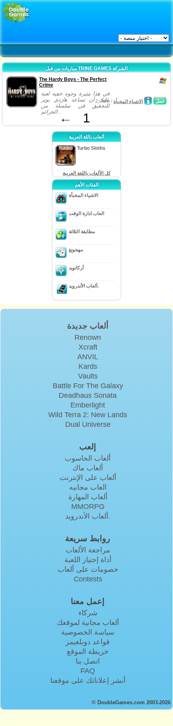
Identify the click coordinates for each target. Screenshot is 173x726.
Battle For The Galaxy (88, 386)
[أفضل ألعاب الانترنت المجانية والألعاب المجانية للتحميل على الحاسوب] (16, 13)
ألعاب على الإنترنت (88, 478)
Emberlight (87, 405)
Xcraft (87, 347)
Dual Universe (88, 424)
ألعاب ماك (87, 468)
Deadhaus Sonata (88, 395)
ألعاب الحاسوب (88, 458)
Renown (87, 337)
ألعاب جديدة (88, 325)
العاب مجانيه (88, 487)
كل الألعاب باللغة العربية (87, 173)
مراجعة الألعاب (88, 550)
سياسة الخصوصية (87, 632)
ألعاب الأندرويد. (84, 286)
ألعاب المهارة (87, 497)
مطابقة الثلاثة (82, 231)
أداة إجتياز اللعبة (87, 560)
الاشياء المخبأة (128, 101)
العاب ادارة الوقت (86, 213)
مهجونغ (76, 249)
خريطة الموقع (88, 651)
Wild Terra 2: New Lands (87, 415)
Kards (87, 366)
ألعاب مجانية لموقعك (88, 622)
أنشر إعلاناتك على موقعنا (88, 680)
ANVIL (87, 357)
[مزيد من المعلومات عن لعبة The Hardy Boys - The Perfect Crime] (148, 101)
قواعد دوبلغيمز (88, 642)
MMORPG (88, 507)
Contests (88, 579)
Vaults (88, 376)
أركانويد (76, 268)
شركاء (87, 613)
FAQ (87, 671)
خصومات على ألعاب (88, 569)
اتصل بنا (88, 661)
